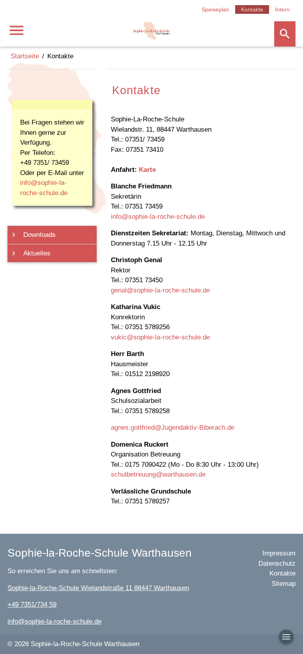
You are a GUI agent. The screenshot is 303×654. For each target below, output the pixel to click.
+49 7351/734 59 (31, 604)
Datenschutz (277, 563)
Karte (147, 169)
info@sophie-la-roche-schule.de (158, 216)
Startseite (25, 56)
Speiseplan (215, 9)
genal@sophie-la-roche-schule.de (160, 290)
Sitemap (283, 583)
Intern (282, 9)
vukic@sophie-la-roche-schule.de (160, 337)
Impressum (279, 553)
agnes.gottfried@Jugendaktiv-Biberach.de (172, 427)
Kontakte (252, 9)
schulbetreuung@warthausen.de (158, 474)
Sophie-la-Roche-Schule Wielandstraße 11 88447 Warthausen (98, 588)
